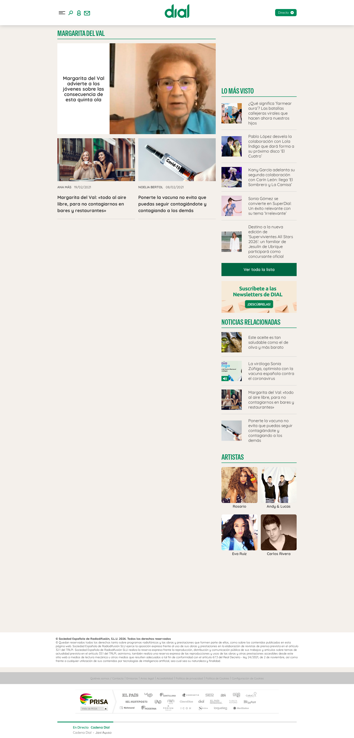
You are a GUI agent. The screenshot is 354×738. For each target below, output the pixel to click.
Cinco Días (186, 701)
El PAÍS (130, 695)
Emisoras (132, 678)
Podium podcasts (168, 707)
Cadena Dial (201, 701)
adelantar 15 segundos (188, 729)
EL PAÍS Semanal (216, 701)
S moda (202, 707)
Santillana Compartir (190, 695)
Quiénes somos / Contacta (107, 678)
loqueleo (221, 707)
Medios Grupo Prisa (93, 708)
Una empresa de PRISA (94, 699)
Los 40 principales (150, 695)
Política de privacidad (189, 678)
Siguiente (200, 729)
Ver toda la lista (259, 269)
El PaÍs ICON (185, 707)
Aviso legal (147, 678)
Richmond (127, 707)
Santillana (169, 695)
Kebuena (246, 701)
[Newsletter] (87, 12)
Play (177, 729)
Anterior (153, 729)
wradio (170, 701)
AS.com (221, 695)
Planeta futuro (231, 701)
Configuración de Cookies (248, 678)
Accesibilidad (165, 678)
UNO (158, 701)
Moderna (148, 707)
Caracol (250, 695)
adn (235, 695)
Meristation (240, 707)
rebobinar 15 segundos (165, 729)
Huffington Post (135, 701)
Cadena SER (208, 695)
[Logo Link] (177, 11)
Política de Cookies (217, 678)
